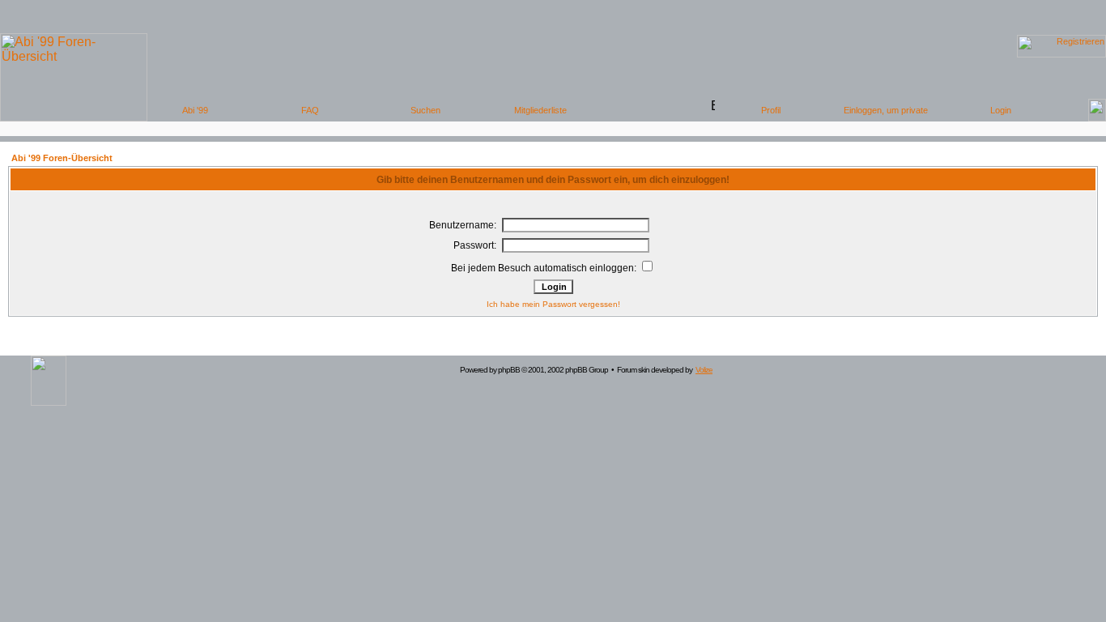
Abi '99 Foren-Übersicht (62, 158)
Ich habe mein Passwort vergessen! (553, 304)
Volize (704, 369)
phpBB (509, 369)
